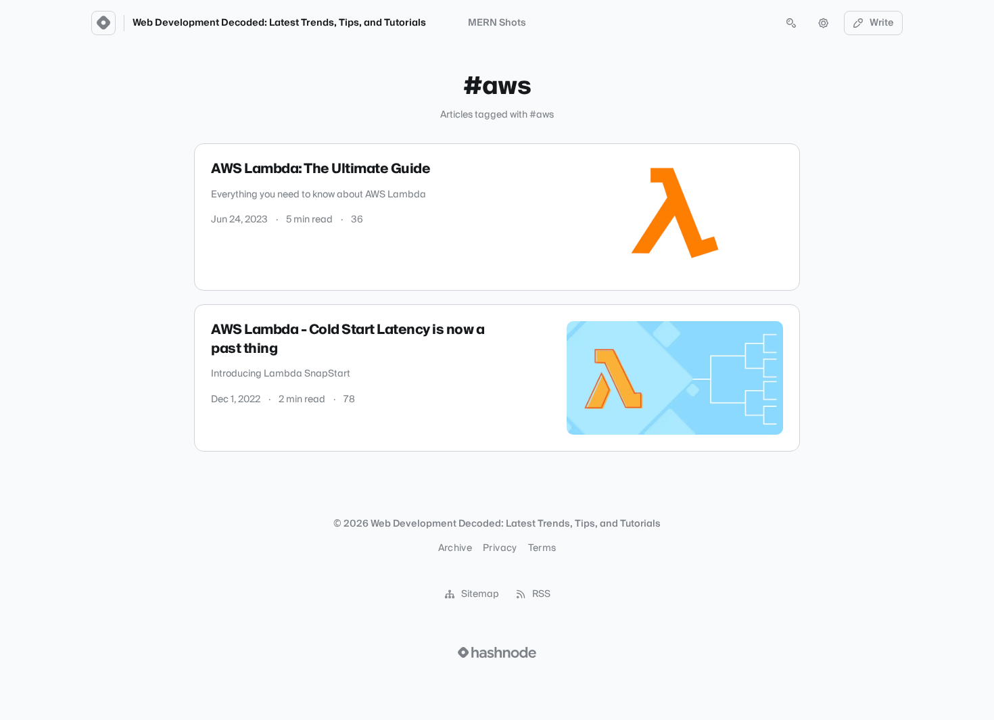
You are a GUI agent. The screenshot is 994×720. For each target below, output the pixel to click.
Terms (542, 548)
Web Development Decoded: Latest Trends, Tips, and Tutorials (279, 23)
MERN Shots (497, 23)
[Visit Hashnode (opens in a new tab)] (497, 652)
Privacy (500, 548)
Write (882, 23)
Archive (455, 548)
